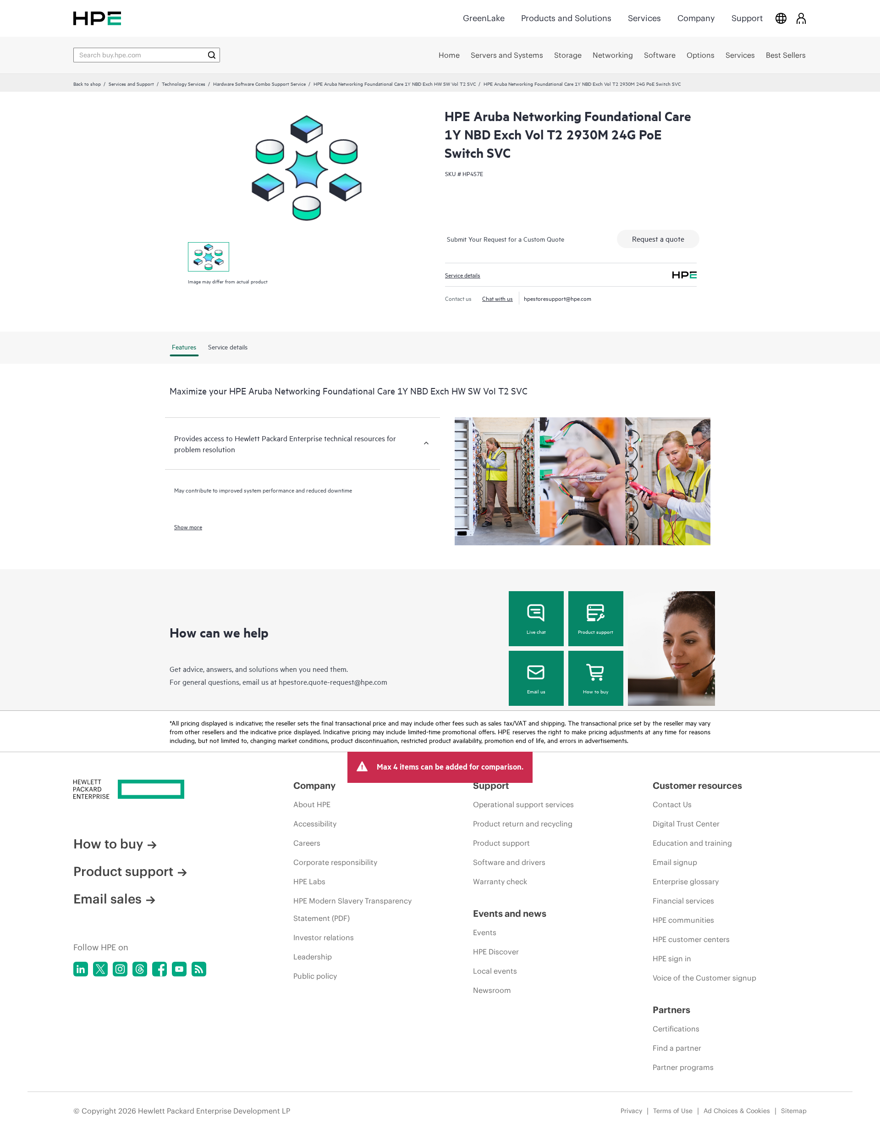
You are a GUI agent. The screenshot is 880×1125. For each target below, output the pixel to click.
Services (644, 18)
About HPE (311, 804)
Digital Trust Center (686, 823)
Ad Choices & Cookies (737, 1111)
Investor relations (323, 937)
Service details (462, 275)
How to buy (595, 691)
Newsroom (492, 990)
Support (747, 18)
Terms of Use (673, 1111)
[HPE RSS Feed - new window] (199, 969)
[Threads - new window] (139, 969)
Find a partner (677, 1048)
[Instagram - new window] (120, 969)
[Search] (212, 55)
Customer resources (697, 785)
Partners (671, 1009)
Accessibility (314, 823)
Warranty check (500, 881)
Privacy (631, 1111)
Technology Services (183, 83)
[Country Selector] (781, 18)
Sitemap (794, 1111)
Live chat (536, 631)
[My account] (801, 18)
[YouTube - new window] (179, 969)
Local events (495, 970)
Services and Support (131, 83)
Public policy (315, 976)
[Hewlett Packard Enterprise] (97, 18)
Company (696, 18)
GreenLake (484, 18)
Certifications (676, 1028)
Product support (595, 631)
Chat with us (497, 298)
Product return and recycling (522, 823)
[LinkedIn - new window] (80, 969)
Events (484, 932)
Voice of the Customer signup (704, 977)
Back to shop (87, 83)
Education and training (692, 843)
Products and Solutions (566, 18)
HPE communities (683, 920)
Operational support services (523, 804)
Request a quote (658, 238)
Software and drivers (509, 862)
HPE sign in (672, 958)
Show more (188, 526)
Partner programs (683, 1067)
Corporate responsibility (335, 862)
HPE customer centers (691, 939)
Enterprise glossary (686, 881)
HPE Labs (309, 881)
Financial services (683, 900)
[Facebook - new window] (159, 969)
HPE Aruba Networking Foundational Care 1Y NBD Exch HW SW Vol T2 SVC (395, 83)
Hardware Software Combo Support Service (259, 83)
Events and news (509, 913)
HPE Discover (496, 951)
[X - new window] (100, 969)
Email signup (675, 862)
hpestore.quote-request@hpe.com (333, 681)
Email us (536, 691)
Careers (306, 843)
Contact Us (672, 804)
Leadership (312, 956)
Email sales (107, 899)
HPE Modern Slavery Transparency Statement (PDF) (352, 909)
